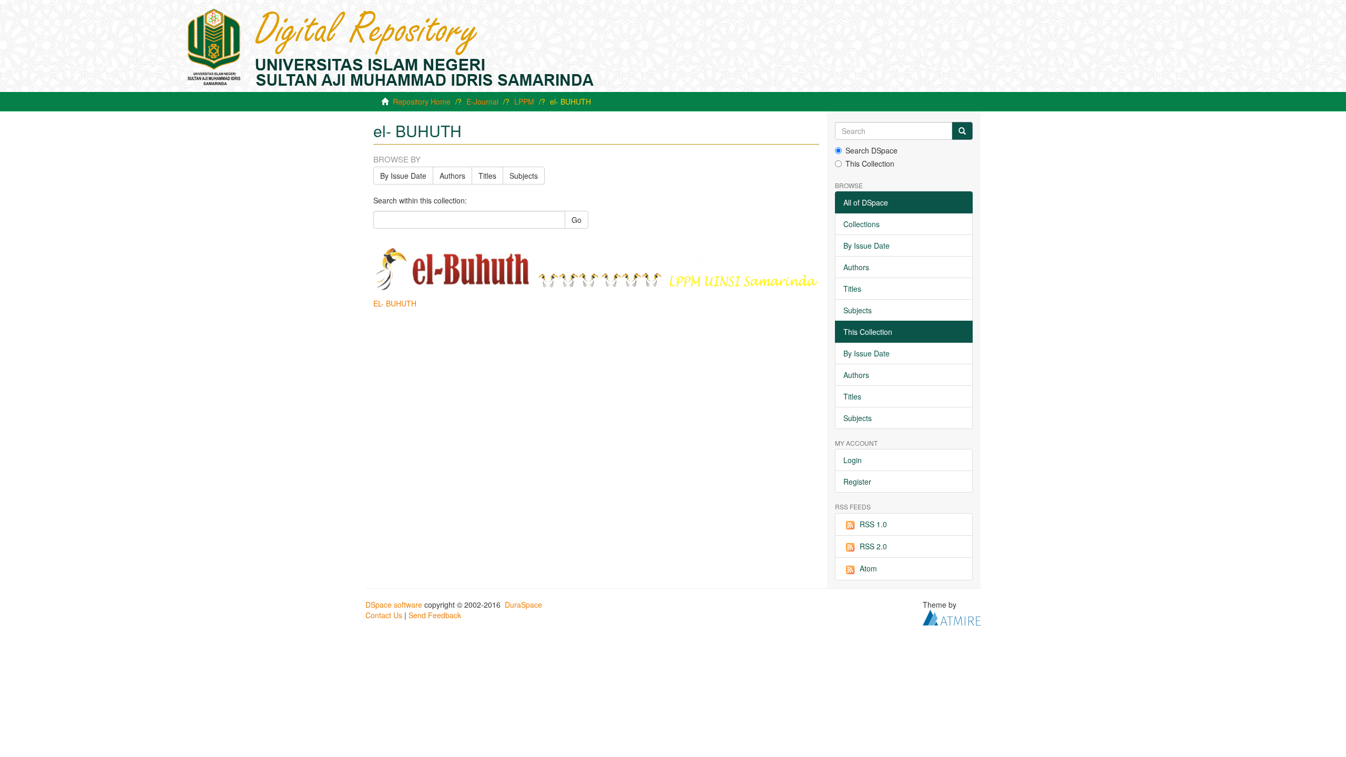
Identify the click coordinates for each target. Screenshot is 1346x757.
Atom (868, 568)
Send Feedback (435, 615)
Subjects (523, 175)
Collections (861, 224)
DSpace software (393, 604)
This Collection (869, 163)
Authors (452, 175)
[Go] (962, 131)
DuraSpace (523, 604)
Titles (487, 175)
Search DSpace (871, 150)
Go (577, 219)
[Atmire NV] (952, 616)
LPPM (524, 101)
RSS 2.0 (873, 546)
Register (857, 481)
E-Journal (482, 101)
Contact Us (383, 615)
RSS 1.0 (873, 524)
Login (852, 460)
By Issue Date (403, 175)
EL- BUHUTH (394, 303)
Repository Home (422, 101)
